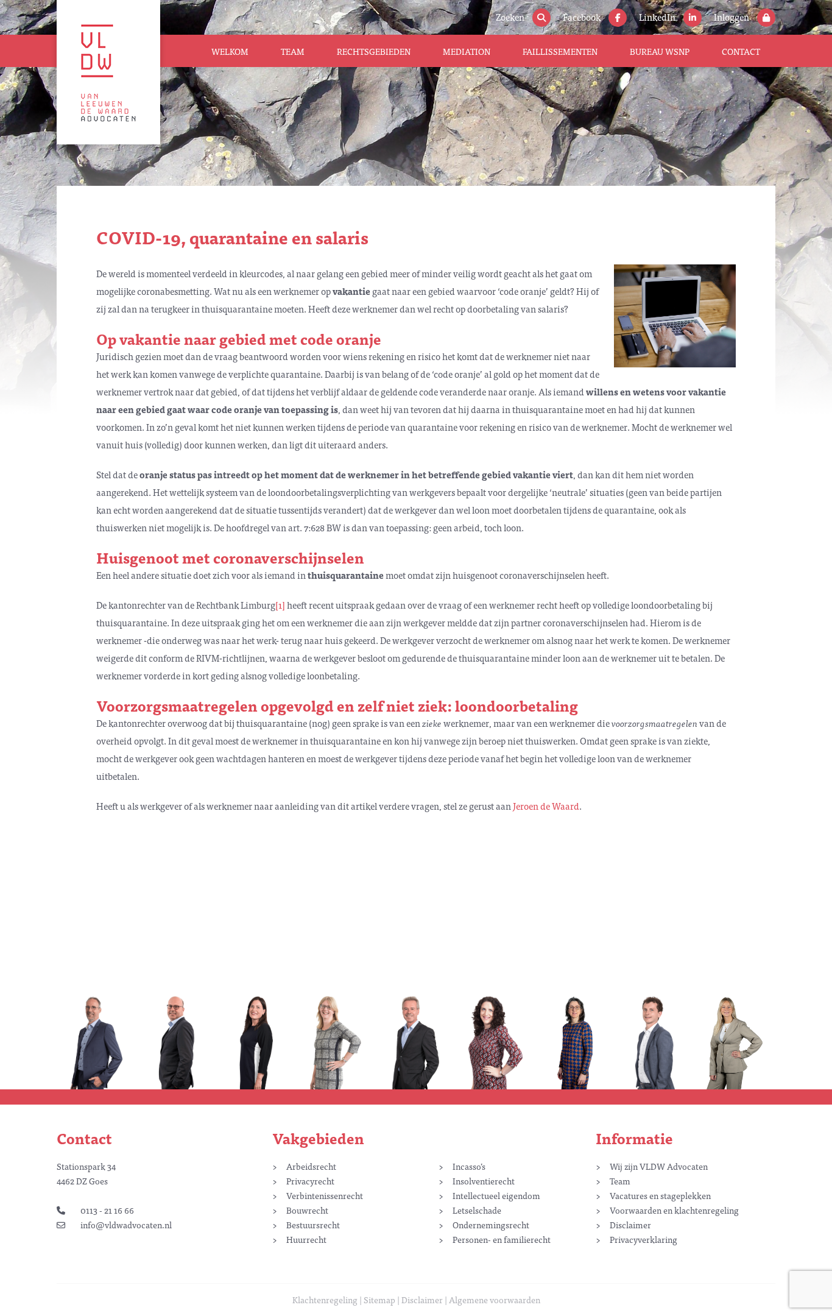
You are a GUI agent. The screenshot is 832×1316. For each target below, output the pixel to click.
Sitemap (379, 1299)
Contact (741, 51)
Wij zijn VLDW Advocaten (659, 1166)
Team (293, 51)
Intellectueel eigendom (496, 1195)
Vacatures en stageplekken (660, 1195)
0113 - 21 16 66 (107, 1210)
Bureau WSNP (659, 51)
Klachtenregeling (325, 1299)
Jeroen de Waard (546, 805)
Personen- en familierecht (502, 1239)
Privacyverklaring (643, 1239)
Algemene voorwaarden (494, 1299)
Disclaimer (630, 1224)
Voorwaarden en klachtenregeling (674, 1210)
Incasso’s (469, 1166)
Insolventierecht (484, 1180)
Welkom (230, 51)
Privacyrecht (310, 1180)
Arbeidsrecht (311, 1166)
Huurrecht (306, 1239)
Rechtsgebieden (374, 51)
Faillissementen (560, 51)
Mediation (466, 51)
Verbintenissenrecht (324, 1195)
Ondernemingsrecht (491, 1224)
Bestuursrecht (313, 1224)
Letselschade (477, 1210)
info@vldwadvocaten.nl (126, 1224)
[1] (280, 604)
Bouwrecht (307, 1210)
